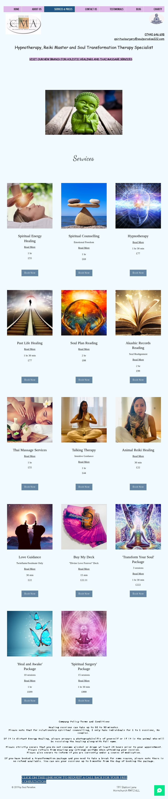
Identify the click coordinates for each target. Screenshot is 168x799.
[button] (29, 273)
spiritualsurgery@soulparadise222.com (139, 39)
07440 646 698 (154, 34)
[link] (29, 238)
